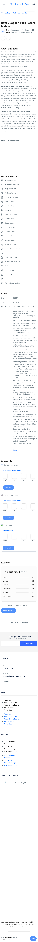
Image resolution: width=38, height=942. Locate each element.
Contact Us (8, 746)
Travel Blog (8, 710)
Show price (8, 488)
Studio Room (8, 530)
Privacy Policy (9, 707)
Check (33, 939)
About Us (7, 700)
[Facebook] (4, 684)
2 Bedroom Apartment (12, 500)
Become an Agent (10, 749)
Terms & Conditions (11, 705)
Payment (7, 744)
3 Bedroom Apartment (12, 470)
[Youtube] (12, 684)
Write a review (8, 611)
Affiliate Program (10, 751)
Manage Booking (10, 741)
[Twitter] (8, 684)
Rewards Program (10, 702)
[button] (33, 4)
